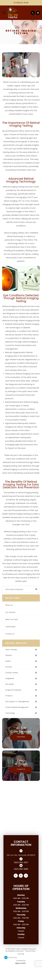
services (8, 667)
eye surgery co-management (17, 701)
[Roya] (21, 963)
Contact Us (9, 634)
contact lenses (11, 672)
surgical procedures (13, 690)
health (8, 661)
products (9, 696)
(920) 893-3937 (21, 862)
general (8, 655)
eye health (9, 684)
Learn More (21, 737)
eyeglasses (9, 678)
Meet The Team (11, 619)
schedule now (21, 2)
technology (10, 713)
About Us (9, 605)
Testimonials (10, 626)
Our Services (10, 612)
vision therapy (11, 649)
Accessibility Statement (15, 951)
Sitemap (21, 954)
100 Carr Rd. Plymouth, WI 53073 (21, 855)
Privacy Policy (30, 951)
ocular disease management (17, 707)
